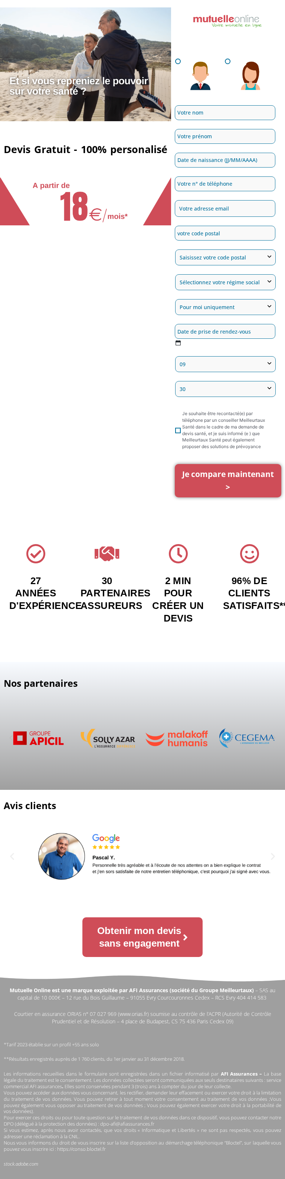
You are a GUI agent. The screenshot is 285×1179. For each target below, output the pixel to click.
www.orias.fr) (134, 1013)
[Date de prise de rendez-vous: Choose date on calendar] (178, 343)
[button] (10, 737)
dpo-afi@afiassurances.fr (127, 1123)
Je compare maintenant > (228, 480)
